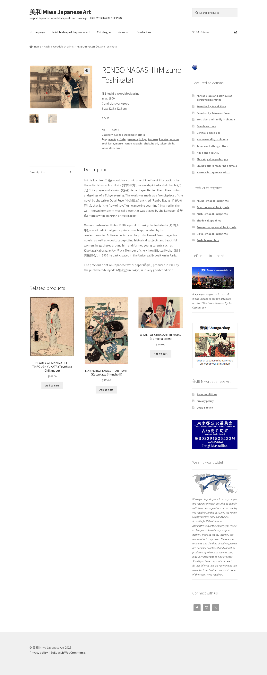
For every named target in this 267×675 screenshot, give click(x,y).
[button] (87, 71)
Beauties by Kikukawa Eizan (213, 113)
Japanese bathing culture (212, 146)
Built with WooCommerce (67, 652)
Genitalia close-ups (208, 132)
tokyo (163, 143)
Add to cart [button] (52, 385)
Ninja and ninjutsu (208, 152)
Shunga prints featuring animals (217, 166)
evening (113, 139)
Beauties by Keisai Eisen (211, 106)
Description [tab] (37, 172)
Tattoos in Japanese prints (213, 172)
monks (119, 143)
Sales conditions (207, 394)
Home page (37, 32)
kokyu (143, 139)
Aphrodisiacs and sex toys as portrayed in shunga (214, 97)
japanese (132, 139)
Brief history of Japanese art (71, 32)
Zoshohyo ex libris (208, 240)
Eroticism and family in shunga (216, 119)
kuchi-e (163, 139)
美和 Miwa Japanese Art (60, 12)
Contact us (144, 32)
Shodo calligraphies (209, 220)
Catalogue (104, 32)
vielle (171, 143)
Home (37, 46)
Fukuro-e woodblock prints (213, 207)
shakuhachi (151, 143)
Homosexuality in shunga (212, 139)
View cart (124, 32)
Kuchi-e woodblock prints (59, 46)
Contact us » (199, 307)
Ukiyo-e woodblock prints (212, 234)
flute (122, 139)
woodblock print (112, 148)
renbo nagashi (133, 143)
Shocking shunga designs (212, 159)
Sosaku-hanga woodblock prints (216, 227)
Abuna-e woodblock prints (213, 201)
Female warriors (206, 126)
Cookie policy (205, 407)
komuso (153, 139)
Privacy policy (205, 401)
